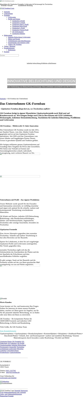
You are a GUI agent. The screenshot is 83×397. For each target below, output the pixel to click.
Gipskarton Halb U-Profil (20, 24)
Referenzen (11, 50)
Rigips (9, 341)
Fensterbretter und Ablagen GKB (18, 43)
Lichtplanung (4, 349)
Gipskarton (3, 341)
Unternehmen (8, 13)
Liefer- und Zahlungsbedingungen (11, 394)
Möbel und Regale (14, 39)
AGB (2, 392)
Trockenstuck (4, 347)
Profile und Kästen (14, 19)
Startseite (7, 12)
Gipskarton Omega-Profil (20, 30)
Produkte (7, 15)
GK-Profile (20, 343)
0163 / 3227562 (11, 370)
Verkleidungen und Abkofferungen (19, 41)
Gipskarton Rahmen (18, 33)
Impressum (24, 390)
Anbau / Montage (9, 46)
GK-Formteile (16, 341)
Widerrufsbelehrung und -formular (15, 392)
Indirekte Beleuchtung (19, 345)
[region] (41, 77)
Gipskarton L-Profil (18, 28)
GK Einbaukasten (18, 32)
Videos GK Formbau (15, 44)
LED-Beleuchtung (13, 350)
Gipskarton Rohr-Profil (19, 26)
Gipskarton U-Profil (18, 23)
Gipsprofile (12, 347)
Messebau (20, 349)
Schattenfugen (4, 352)
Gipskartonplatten (5, 345)
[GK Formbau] (7, 1)
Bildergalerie (8, 35)
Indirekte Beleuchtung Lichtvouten (19, 37)
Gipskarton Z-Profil (18, 21)
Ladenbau (3, 350)
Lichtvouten (12, 17)
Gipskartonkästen (15, 352)
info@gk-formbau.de (13, 372)
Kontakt (6, 52)
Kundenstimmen (9, 48)
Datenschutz (4, 396)
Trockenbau (20, 347)
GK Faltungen (12, 343)
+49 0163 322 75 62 (45, 5)
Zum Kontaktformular (8, 331)
